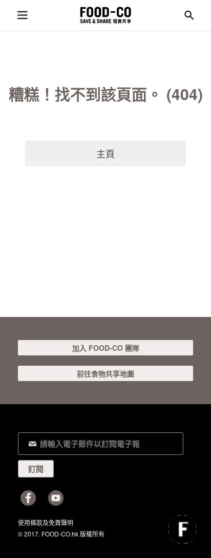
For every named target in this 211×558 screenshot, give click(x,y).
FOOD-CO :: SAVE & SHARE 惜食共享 (105, 15)
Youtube (56, 498)
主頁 (105, 153)
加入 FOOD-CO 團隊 (105, 348)
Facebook (28, 498)
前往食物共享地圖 (105, 373)
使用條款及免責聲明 (45, 522)
